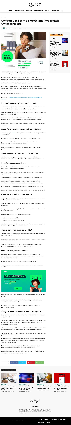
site (14, 133)
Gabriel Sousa (10, 28)
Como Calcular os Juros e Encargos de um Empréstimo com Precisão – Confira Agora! (8, 387)
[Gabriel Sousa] (4, 28)
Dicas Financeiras (53, 38)
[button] (61, 10)
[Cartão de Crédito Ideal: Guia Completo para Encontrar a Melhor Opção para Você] (65, 53)
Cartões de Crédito (54, 50)
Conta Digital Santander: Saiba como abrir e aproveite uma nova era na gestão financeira (55, 66)
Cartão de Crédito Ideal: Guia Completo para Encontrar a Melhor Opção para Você (55, 55)
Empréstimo (4, 17)
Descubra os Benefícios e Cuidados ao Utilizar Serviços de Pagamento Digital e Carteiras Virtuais (55, 42)
